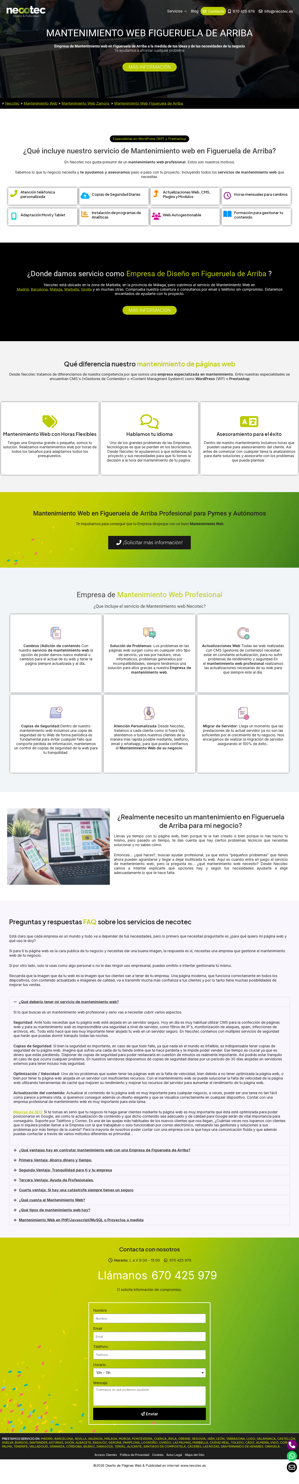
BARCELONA (64, 1438)
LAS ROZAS (211, 1446)
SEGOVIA (199, 1438)
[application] (184, 11)
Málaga (56, 289)
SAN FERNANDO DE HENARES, (242, 1446)
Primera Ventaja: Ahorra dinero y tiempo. (55, 1160)
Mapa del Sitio (194, 1455)
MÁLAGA (110, 1438)
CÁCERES (194, 1446)
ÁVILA (172, 1438)
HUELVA (7, 1442)
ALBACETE (83, 1442)
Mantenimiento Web (40, 103)
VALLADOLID (38, 1446)
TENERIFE (21, 1446)
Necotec (12, 103)
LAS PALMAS (182, 1442)
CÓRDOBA (74, 1446)
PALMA (7, 1446)
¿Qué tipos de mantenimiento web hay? (54, 1210)
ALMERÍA (262, 1442)
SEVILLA (80, 1438)
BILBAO (89, 1446)
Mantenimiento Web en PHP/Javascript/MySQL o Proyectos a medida (81, 1220)
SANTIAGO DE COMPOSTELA (164, 1446)
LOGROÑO (149, 1442)
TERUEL (120, 1446)
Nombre (100, 1310)
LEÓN (220, 1438)
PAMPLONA (131, 1442)
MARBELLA (200, 1442)
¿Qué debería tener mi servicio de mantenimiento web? (69, 1002)
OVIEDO (165, 1442)
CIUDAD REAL (219, 1442)
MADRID (47, 1438)
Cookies (158, 1455)
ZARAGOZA (104, 1446)
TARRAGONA (235, 1438)
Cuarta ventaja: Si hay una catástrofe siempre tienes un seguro (76, 1190)
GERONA (114, 1442)
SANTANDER (38, 1442)
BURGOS (21, 1442)
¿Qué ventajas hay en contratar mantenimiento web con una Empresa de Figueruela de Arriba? (104, 1150)
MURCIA (124, 1438)
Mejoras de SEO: (28, 1112)
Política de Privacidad (134, 1455)
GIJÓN (69, 1442)
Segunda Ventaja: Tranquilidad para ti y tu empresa (65, 1170)
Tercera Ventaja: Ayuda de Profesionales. (56, 1180)
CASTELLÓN (286, 1438)
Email (97, 1328)
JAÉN (211, 1438)
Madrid (23, 289)
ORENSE (184, 1438)
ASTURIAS (56, 1442)
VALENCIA (95, 1438)
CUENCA (160, 1438)
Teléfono (100, 1346)
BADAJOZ (100, 1442)
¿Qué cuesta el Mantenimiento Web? (52, 1200)
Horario (99, 1365)
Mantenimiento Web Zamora (85, 103)
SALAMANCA (266, 1438)
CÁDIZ (249, 1442)
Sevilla (86, 289)
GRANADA (57, 1446)
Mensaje (100, 1383)
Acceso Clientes (106, 1455)
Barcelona (39, 289)
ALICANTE (134, 1446)
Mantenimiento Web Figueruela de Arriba (149, 103)
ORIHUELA (272, 1446)
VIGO (274, 1442)
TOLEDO (237, 1442)
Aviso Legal (174, 1455)
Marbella (71, 289)
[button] (149, 138)
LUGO (251, 1438)
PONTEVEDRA (142, 1438)
